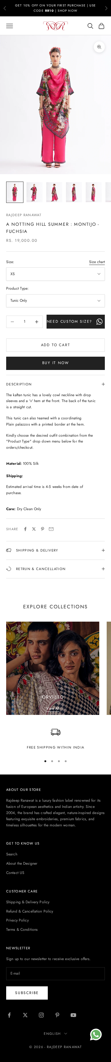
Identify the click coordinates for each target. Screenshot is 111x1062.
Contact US (15, 872)
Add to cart (55, 345)
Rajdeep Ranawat (23, 214)
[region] (55, 738)
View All (53, 708)
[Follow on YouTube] (73, 1015)
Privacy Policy (17, 920)
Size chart (97, 262)
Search (11, 854)
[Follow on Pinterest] (57, 1015)
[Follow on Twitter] (25, 1015)
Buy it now (55, 363)
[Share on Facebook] (25, 529)
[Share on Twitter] (33, 529)
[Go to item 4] (74, 192)
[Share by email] (51, 529)
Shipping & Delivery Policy (27, 902)
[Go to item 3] (54, 192)
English (52, 1033)
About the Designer (21, 863)
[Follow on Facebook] (9, 1015)
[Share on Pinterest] (42, 529)
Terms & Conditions (22, 929)
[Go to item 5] (93, 192)
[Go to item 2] (34, 192)
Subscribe (27, 993)
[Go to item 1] (14, 192)
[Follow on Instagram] (41, 1015)
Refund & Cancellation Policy (29, 911)
